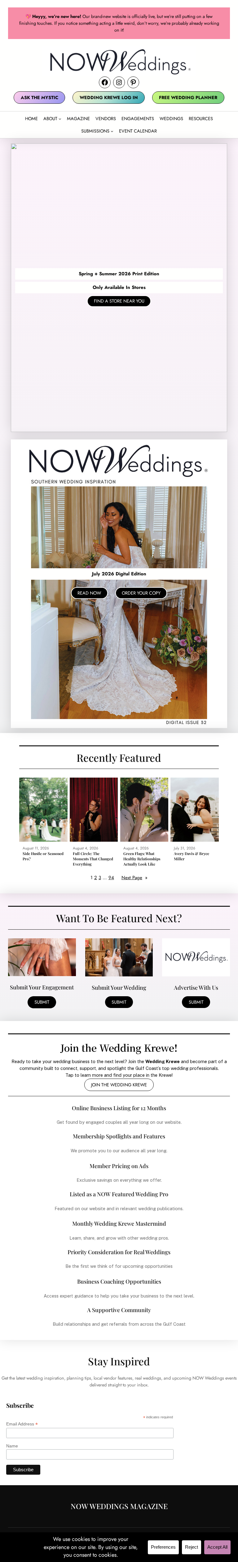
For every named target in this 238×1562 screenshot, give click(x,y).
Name (12, 1445)
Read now (89, 593)
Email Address (22, 1424)
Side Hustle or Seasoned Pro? (43, 856)
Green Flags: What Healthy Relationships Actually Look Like (141, 858)
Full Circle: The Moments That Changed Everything (93, 858)
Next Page (134, 877)
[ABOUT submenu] (60, 118)
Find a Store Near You (119, 301)
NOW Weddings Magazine (119, 1506)
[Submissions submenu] (112, 131)
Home (31, 118)
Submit (41, 1002)
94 (111, 877)
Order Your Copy (141, 593)
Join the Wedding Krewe (119, 1084)
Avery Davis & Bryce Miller (191, 856)
